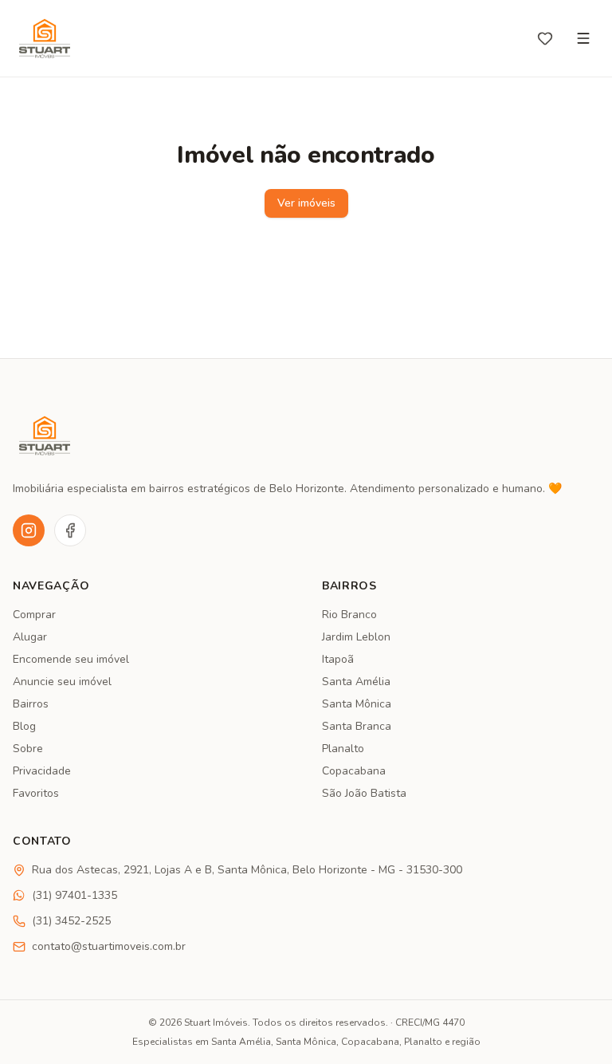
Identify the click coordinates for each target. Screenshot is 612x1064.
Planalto (343, 748)
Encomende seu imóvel (71, 659)
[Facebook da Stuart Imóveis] (70, 530)
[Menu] (583, 38)
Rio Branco (349, 614)
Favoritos (36, 793)
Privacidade (42, 770)
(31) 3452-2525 (71, 920)
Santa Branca (356, 726)
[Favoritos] (545, 38)
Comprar (34, 614)
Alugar (30, 636)
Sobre (28, 748)
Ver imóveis (306, 203)
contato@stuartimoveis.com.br (109, 946)
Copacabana (354, 770)
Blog (24, 726)
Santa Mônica (356, 703)
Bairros (31, 703)
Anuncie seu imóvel (62, 681)
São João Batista (364, 793)
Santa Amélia (356, 681)
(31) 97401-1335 (74, 895)
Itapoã (338, 659)
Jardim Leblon (356, 636)
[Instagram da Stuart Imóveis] (29, 530)
